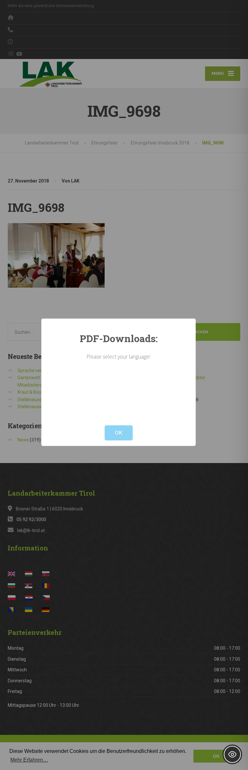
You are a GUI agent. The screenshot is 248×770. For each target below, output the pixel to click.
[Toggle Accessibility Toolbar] (232, 754)
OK (118, 432)
